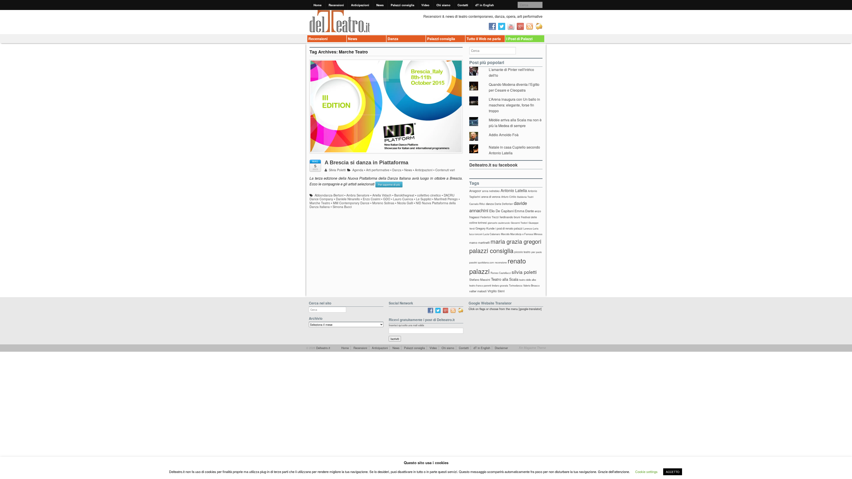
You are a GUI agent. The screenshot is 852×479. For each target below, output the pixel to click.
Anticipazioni (360, 5)
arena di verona (490, 197)
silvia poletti (524, 271)
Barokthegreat (404, 195)
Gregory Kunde (485, 228)
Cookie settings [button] (646, 471)
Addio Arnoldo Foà (504, 134)
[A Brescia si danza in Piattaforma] (386, 108)
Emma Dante (524, 210)
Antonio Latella (514, 190)
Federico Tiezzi (489, 217)
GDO (386, 199)
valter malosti (478, 291)
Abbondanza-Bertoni (329, 195)
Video (425, 5)
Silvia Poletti (337, 170)
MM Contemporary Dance (351, 203)
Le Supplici (423, 199)
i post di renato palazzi (509, 228)
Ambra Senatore (357, 195)
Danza (393, 38)
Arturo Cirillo (508, 196)
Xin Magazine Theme (532, 348)
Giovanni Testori (519, 222)
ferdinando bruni (510, 217)
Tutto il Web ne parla (484, 38)
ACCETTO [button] (672, 472)
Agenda (357, 170)
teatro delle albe (527, 279)
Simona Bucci (342, 206)
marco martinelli (479, 242)
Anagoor (475, 190)
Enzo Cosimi (371, 199)
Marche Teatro (320, 203)
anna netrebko (491, 191)
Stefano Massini (479, 279)
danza (490, 204)
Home (317, 5)
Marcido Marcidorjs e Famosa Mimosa (521, 234)
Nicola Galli (405, 203)
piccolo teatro (522, 252)
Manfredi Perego (446, 199)
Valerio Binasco (531, 285)
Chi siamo (443, 5)
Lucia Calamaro (491, 234)
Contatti (463, 5)
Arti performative (377, 170)
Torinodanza (515, 285)
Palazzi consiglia (402, 5)
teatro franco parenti (480, 285)
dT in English (484, 5)
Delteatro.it (322, 348)
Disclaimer (501, 348)
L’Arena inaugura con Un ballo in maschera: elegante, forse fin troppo (514, 105)
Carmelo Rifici (477, 204)
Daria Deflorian (504, 204)
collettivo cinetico (429, 195)
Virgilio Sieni (496, 291)
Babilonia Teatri (525, 196)
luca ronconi (475, 234)
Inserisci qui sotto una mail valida (406, 325)
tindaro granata (500, 285)
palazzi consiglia (491, 250)
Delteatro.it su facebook (493, 165)
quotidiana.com (486, 262)
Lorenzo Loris (530, 228)
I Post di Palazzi (519, 38)
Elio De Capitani (501, 210)
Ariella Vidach (381, 195)
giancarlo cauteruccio (499, 222)
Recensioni (336, 5)
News (380, 5)
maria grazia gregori (516, 241)
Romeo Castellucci (501, 273)
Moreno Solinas (383, 203)
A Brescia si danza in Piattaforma (366, 162)
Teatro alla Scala (504, 279)
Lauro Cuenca (403, 199)
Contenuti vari (445, 170)
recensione (501, 262)
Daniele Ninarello (348, 199)
